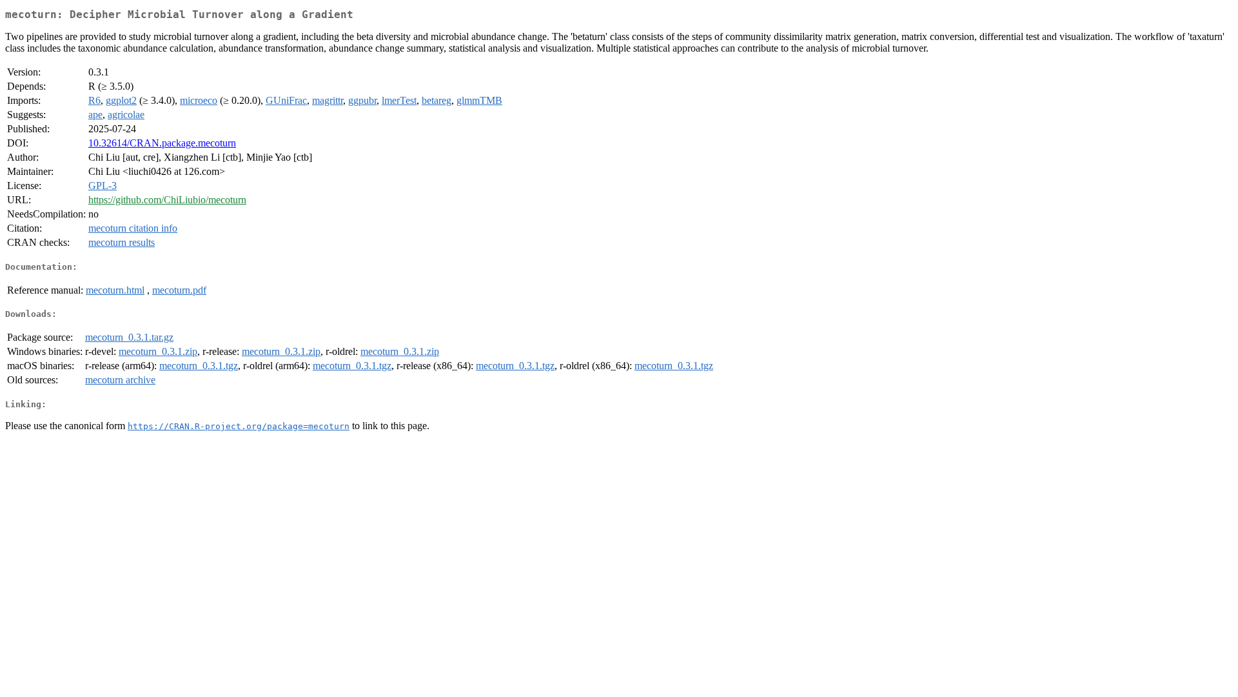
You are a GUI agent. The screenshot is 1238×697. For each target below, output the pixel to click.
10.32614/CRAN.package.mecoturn (162, 142)
